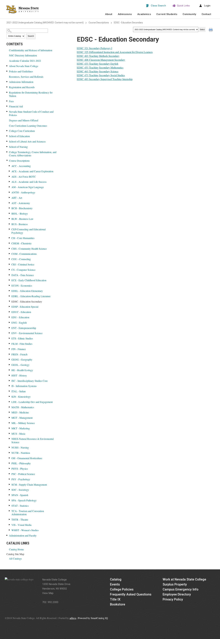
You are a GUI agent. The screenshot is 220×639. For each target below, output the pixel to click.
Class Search (158, 5)
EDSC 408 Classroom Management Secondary (101, 59)
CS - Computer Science (23, 269)
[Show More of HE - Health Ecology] (9, 370)
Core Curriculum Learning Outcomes (28, 125)
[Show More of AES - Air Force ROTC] (9, 176)
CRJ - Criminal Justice (22, 264)
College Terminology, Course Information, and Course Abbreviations (32, 153)
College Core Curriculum (22, 130)
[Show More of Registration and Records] (7, 87)
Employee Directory (177, 594)
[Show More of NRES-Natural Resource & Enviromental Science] (9, 438)
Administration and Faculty (23, 535)
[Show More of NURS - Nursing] (9, 447)
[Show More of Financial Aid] (7, 106)
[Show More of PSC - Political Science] (9, 473)
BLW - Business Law (22, 218)
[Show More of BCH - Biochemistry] (9, 208)
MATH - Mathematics (22, 407)
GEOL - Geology (20, 364)
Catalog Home (16, 549)
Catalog (115, 579)
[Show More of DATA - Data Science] (9, 275)
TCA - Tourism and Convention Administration (27, 512)
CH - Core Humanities (22, 238)
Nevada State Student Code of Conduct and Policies (31, 113)
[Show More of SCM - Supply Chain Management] (9, 484)
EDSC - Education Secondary (26, 301)
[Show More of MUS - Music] (9, 433)
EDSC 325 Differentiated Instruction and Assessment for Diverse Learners (115, 52)
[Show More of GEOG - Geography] (9, 359)
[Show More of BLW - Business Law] (9, 218)
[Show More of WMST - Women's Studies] (9, 530)
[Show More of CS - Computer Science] (9, 269)
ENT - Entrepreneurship (23, 328)
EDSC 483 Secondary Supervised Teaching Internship (105, 79)
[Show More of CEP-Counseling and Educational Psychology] (9, 229)
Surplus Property (175, 584)
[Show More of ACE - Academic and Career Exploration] (9, 171)
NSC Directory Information (23, 55)
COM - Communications (24, 253)
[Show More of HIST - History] (9, 375)
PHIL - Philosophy (21, 463)
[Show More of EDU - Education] (9, 317)
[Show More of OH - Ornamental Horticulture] (9, 458)
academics (144, 14)
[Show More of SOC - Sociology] (9, 489)
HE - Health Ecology (22, 370)
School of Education (19, 136)
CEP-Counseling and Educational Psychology (28, 231)
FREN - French (19, 354)
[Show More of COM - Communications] (9, 253)
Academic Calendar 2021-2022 (25, 60)
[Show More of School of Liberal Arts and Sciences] (7, 141)
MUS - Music (18, 433)
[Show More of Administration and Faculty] (7, 535)
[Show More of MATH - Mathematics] (9, 407)
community (189, 14)
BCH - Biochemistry (22, 208)
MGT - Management (22, 417)
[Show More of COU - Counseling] (9, 259)
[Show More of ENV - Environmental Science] (9, 333)
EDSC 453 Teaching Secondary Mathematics (100, 67)
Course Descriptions (99, 22)
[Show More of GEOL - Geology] (9, 364)
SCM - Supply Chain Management (29, 484)
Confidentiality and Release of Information (30, 50)
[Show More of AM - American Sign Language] (9, 187)
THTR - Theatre (19, 519)
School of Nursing (18, 146)
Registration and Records (22, 87)
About (108, 14)
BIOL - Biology (19, 213)
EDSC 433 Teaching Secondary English (97, 63)
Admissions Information (21, 81)
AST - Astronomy (20, 203)
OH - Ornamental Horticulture (26, 458)
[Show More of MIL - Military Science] (9, 423)
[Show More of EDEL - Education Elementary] (9, 290)
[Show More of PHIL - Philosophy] (9, 463)
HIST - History (19, 375)
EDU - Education (20, 317)
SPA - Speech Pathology (24, 500)
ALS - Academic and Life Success (29, 181)
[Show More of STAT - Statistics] (9, 505)
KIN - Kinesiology (21, 396)
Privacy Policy (173, 599)
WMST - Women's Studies (25, 530)
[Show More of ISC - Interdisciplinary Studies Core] (9, 380)
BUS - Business (19, 224)
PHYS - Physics (19, 468)
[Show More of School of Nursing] (7, 146)
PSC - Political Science (23, 474)
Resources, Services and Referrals (26, 76)
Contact (206, 14)
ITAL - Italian (18, 391)
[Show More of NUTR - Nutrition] (9, 452)
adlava (73, 618)
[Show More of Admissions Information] (7, 81)
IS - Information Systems (24, 386)
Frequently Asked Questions (130, 594)
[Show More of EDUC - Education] (9, 311)
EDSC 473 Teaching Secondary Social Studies (101, 75)
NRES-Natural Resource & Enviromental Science (32, 440)
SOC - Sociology (20, 489)
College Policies (122, 589)
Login (207, 5)
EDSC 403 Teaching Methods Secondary (98, 56)
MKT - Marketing (20, 428)
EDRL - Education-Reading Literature (31, 296)
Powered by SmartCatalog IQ (93, 618)
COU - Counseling (21, 259)
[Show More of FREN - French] (9, 354)
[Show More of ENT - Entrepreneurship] (9, 327)
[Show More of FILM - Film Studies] (9, 343)
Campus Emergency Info (180, 589)
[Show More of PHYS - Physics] (9, 468)
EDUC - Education (21, 312)
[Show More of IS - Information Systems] (9, 385)
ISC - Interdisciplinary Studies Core (29, 380)
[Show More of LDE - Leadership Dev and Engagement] (9, 401)
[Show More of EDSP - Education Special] (9, 306)
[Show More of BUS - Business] (9, 224)
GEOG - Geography (21, 359)
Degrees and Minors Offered (23, 120)
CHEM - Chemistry (21, 243)
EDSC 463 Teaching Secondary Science (97, 71)
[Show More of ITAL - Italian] (9, 391)
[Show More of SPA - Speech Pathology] (9, 500)
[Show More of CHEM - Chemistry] (9, 243)
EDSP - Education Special (24, 306)
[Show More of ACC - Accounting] (9, 165)
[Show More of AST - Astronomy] (9, 203)
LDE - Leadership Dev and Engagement (32, 402)
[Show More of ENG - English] (9, 322)
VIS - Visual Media (21, 525)
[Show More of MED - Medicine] (9, 412)
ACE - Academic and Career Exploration (32, 171)
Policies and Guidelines (21, 71)
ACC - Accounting (21, 166)
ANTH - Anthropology (23, 192)
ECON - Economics (21, 285)
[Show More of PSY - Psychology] (9, 479)
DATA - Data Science (22, 275)
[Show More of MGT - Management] (9, 417)
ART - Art (16, 197)
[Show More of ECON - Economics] (9, 285)
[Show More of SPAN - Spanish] (9, 495)
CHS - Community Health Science (29, 248)
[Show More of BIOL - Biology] (9, 213)
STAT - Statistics (20, 505)
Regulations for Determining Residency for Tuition (31, 94)
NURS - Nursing (20, 447)
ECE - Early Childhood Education (28, 280)
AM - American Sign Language (27, 187)
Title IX (115, 599)
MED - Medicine (20, 412)
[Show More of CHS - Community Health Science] (9, 248)
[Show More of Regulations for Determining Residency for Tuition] (7, 92)
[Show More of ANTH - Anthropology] (9, 192)
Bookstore (117, 604)
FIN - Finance (18, 349)
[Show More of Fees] (7, 101)
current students (166, 14)
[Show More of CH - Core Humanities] (9, 238)
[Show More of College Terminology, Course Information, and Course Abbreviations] (7, 152)
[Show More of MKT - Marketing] (9, 428)
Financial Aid (16, 106)
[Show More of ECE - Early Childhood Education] (9, 280)
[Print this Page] (211, 30)
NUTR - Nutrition (20, 452)
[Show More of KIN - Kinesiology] (9, 396)
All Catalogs (15, 558)
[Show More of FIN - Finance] (9, 349)
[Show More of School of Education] (7, 136)
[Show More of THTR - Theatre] (9, 519)
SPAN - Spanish (19, 495)
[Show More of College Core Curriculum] (7, 130)
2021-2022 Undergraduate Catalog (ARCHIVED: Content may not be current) (45, 22)
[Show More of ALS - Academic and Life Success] (9, 181)
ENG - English (19, 322)
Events (115, 584)
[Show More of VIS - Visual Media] (9, 524)
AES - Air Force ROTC (23, 176)
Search (31, 36)
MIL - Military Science (23, 423)
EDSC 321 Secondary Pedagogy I (94, 48)
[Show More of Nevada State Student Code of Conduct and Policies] (7, 111)
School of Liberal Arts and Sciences (27, 141)
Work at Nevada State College (184, 579)
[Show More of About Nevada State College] (7, 66)
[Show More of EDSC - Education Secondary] (9, 301)
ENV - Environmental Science (27, 333)
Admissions (125, 14)
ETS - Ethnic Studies (22, 338)
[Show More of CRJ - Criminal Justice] (9, 264)
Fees (11, 101)
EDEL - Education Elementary (27, 291)
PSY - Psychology (20, 479)
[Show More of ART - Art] (9, 197)
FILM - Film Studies (21, 343)
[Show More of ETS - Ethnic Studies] (9, 338)
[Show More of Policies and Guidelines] (7, 71)
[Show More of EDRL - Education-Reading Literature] (9, 296)
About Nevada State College (23, 66)
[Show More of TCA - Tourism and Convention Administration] (9, 511)
